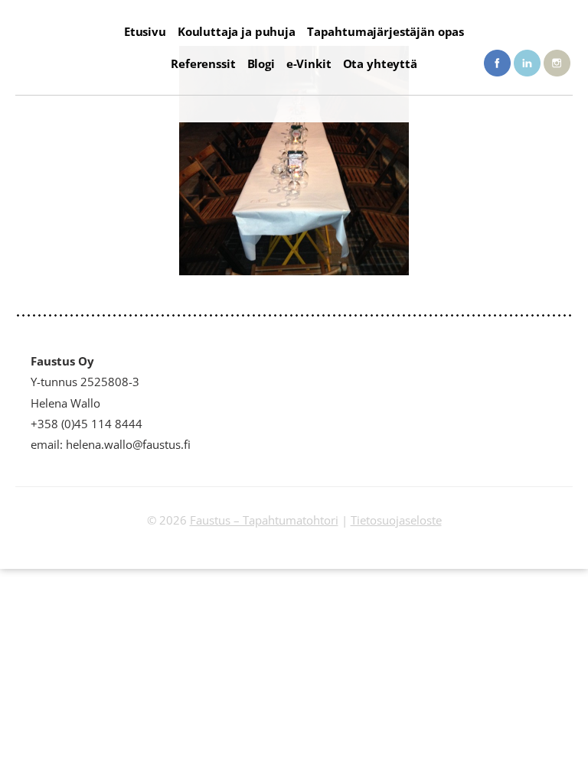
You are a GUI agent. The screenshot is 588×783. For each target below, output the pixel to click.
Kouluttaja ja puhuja (237, 31)
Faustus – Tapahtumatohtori (264, 520)
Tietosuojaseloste (396, 520)
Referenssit (203, 63)
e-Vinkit (309, 63)
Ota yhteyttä (380, 63)
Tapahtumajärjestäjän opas (385, 31)
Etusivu (145, 31)
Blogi (261, 63)
